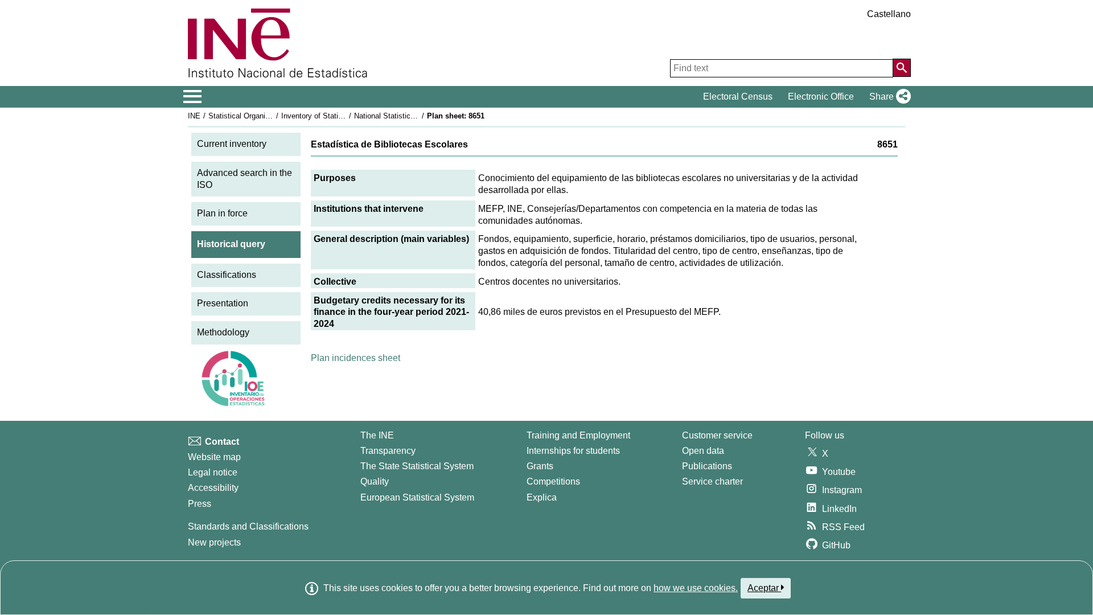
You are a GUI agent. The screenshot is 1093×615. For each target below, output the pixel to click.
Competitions (553, 481)
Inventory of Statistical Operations (337, 116)
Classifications (226, 275)
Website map (214, 457)
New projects (214, 542)
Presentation (222, 303)
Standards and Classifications (248, 526)
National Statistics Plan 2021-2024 (411, 116)
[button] (888, 97)
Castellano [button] (889, 14)
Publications (707, 466)
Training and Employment (578, 435)
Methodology (223, 332)
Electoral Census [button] (738, 96)
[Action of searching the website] (902, 68)
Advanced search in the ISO (244, 179)
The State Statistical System (417, 466)
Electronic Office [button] (821, 96)
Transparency (388, 451)
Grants (540, 466)
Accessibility (213, 488)
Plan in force (222, 213)
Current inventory (231, 144)
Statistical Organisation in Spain (261, 116)
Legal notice (212, 472)
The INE (377, 435)
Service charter (712, 481)
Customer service (717, 435)
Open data (703, 451)
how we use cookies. (696, 588)
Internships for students (573, 451)
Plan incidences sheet (355, 358)
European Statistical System (417, 497)
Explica (542, 497)
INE (194, 116)
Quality (374, 481)
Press (199, 504)
